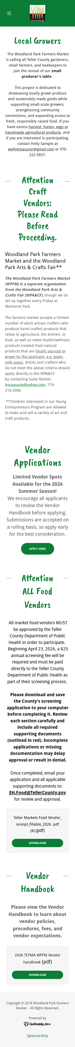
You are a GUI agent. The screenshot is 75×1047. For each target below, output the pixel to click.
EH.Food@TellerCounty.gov (37, 792)
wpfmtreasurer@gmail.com (31, 149)
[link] (37, 13)
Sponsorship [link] (37, 1036)
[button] (10, 13)
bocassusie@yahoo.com (25, 385)
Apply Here (37, 548)
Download (37, 843)
